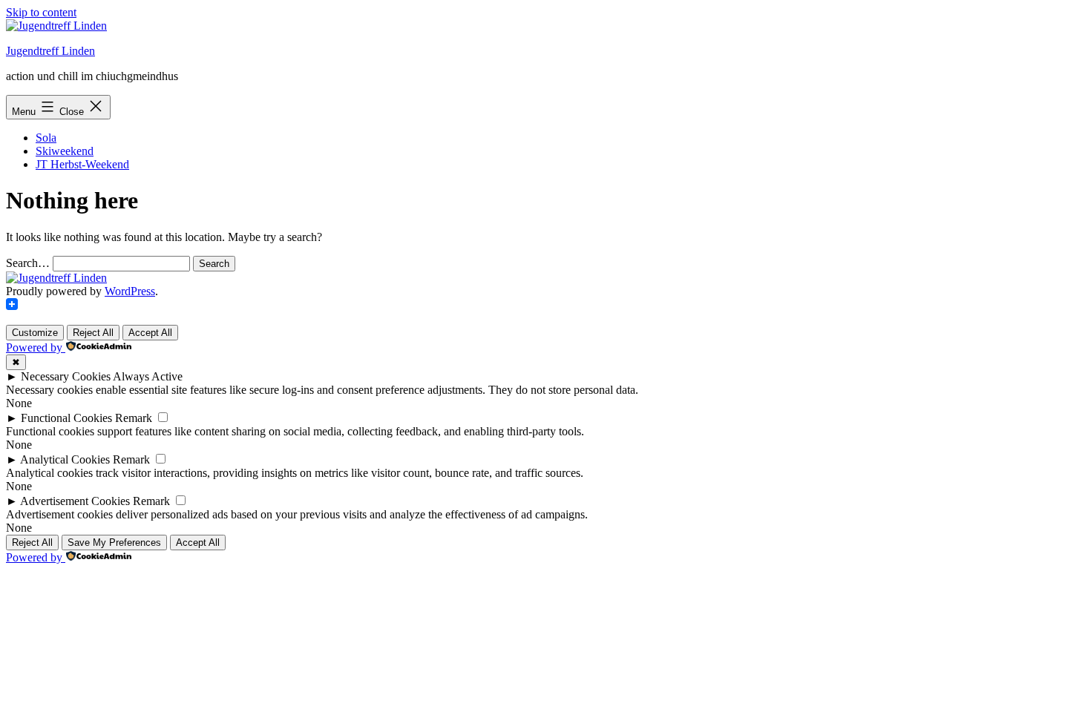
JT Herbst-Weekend (82, 164)
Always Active (148, 376)
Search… (28, 263)
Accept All (150, 332)
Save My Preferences (114, 542)
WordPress (130, 291)
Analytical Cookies (65, 459)
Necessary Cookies (66, 376)
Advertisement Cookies (75, 501)
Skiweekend (65, 151)
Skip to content (41, 12)
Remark (133, 418)
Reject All (93, 332)
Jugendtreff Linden (50, 50)
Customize (35, 332)
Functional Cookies (66, 418)
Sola (46, 137)
